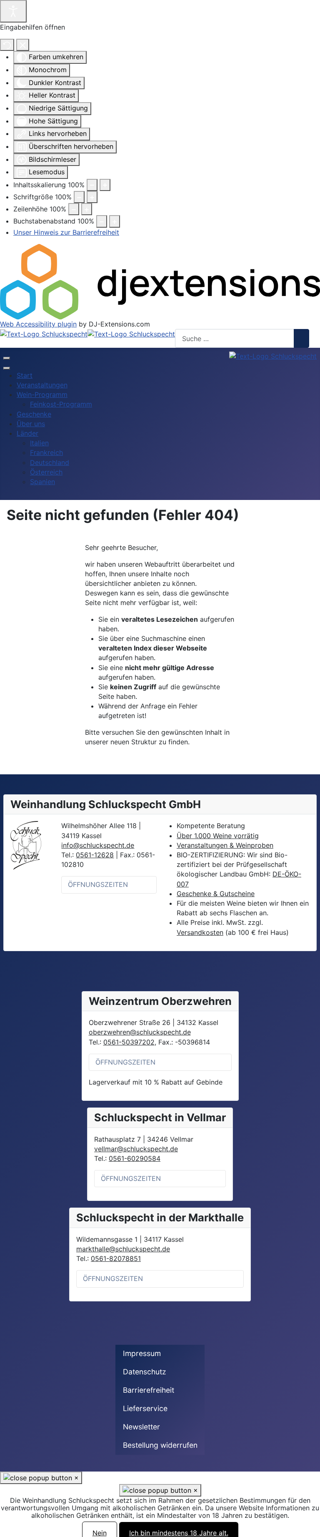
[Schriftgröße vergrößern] (92, 197)
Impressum (142, 1353)
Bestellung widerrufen (160, 1445)
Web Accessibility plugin (38, 324)
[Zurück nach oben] (309, 1526)
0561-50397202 (129, 1042)
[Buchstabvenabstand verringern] (101, 221)
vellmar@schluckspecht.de (136, 1149)
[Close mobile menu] (6, 368)
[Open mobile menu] (6, 358)
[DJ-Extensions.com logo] (160, 281)
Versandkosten (200, 932)
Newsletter (141, 1426)
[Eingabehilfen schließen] (22, 45)
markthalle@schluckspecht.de (123, 1249)
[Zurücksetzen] (7, 45)
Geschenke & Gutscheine (216, 893)
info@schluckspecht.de (97, 845)
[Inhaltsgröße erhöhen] (105, 185)
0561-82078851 (116, 1258)
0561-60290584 (134, 1158)
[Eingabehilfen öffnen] (13, 11)
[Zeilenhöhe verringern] (73, 209)
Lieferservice (145, 1408)
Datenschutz (144, 1371)
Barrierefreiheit (148, 1390)
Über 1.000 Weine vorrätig (218, 835)
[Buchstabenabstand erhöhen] (114, 221)
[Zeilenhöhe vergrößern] (86, 209)
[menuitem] (24, 375)
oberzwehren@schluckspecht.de (140, 1032)
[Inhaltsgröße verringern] (92, 185)
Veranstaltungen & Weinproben (225, 845)
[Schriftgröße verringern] (79, 197)
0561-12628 (95, 855)
